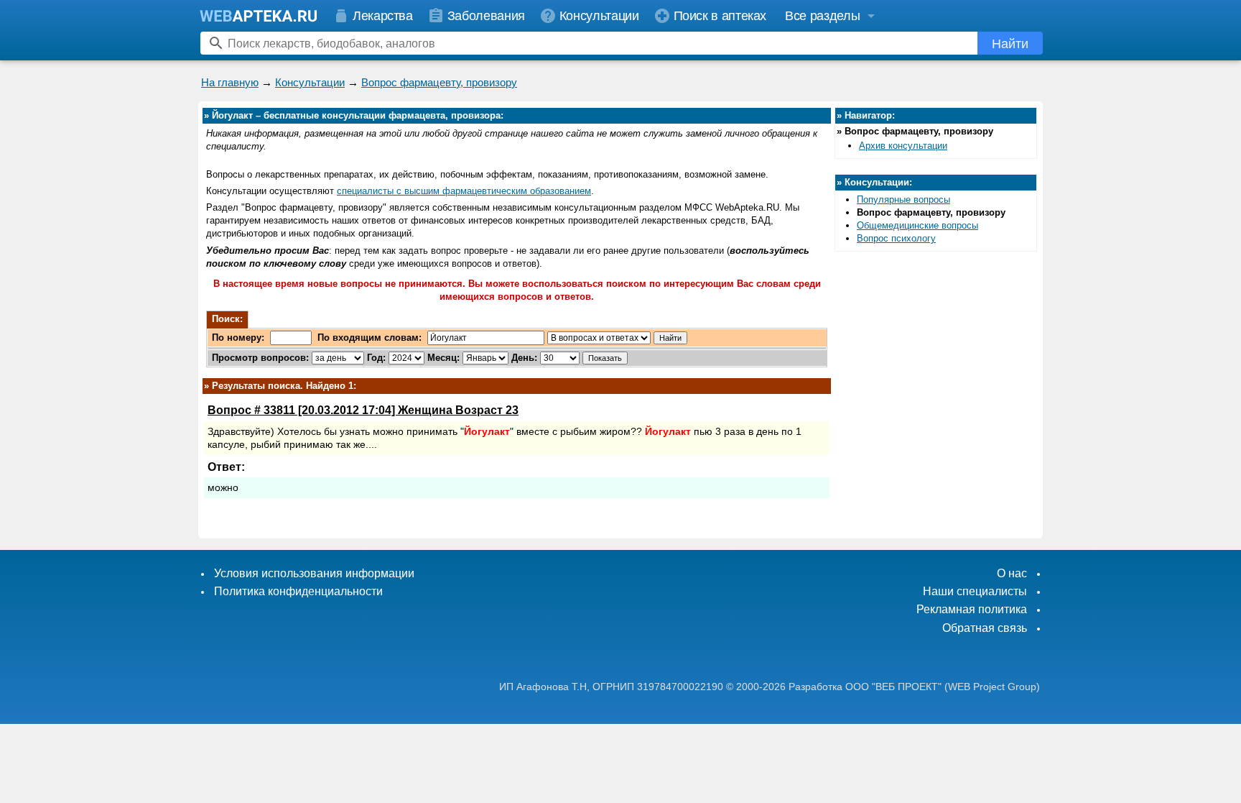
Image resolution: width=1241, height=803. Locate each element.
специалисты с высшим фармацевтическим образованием (464, 190)
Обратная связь (984, 628)
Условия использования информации (314, 573)
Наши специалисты (975, 591)
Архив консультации (903, 145)
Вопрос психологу (896, 238)
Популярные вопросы (903, 199)
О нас (1012, 573)
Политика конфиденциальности (298, 591)
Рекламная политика (971, 609)
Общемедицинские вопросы (917, 225)
